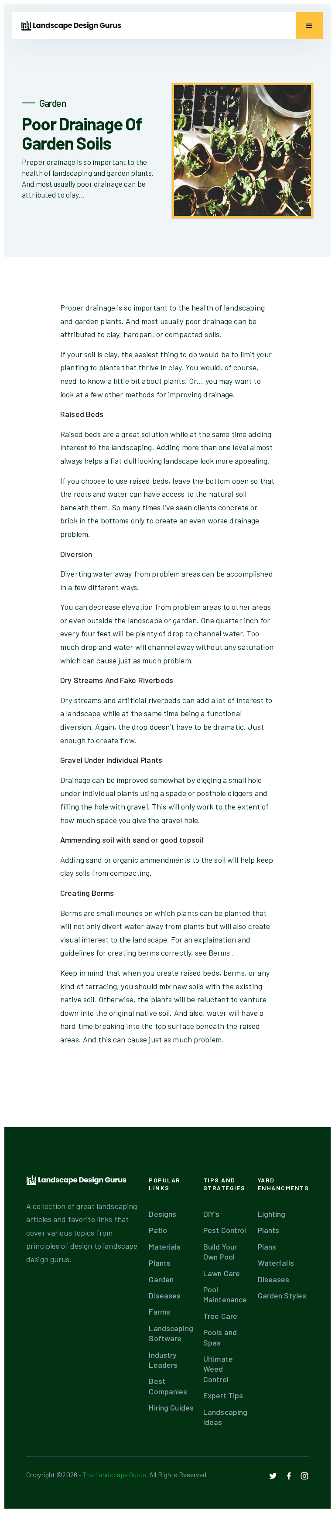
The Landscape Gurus (114, 1474)
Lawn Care (221, 1273)
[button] (309, 25)
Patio (158, 1230)
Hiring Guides (171, 1407)
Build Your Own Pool (220, 1251)
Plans (267, 1246)
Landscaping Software (171, 1333)
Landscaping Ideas (225, 1417)
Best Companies (168, 1386)
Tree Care (220, 1316)
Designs (162, 1214)
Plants (160, 1262)
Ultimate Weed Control (218, 1369)
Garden (161, 1279)
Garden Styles (282, 1295)
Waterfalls (276, 1262)
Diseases (165, 1295)
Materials (165, 1246)
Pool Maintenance (225, 1294)
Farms (159, 1311)
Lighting (272, 1214)
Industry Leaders (163, 1360)
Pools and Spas (220, 1337)
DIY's (211, 1214)
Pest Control (224, 1230)
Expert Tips (223, 1395)
